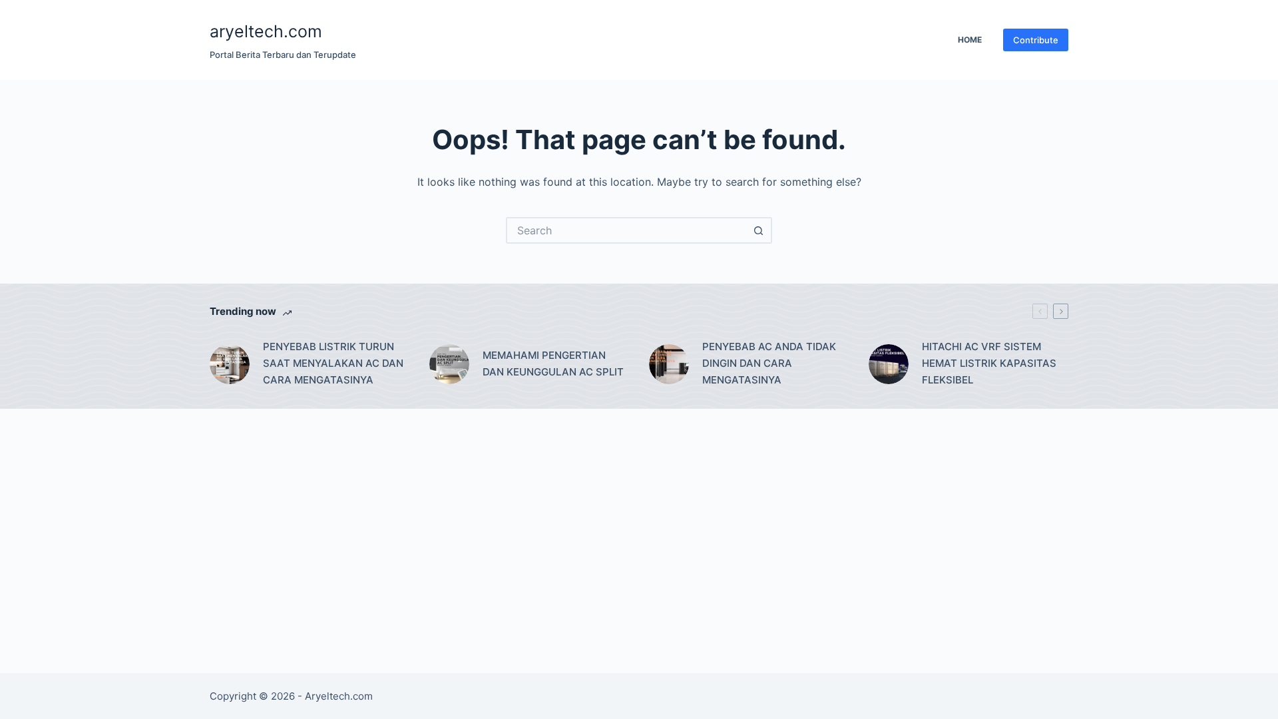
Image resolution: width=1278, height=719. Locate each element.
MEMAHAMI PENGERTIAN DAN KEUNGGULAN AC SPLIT (553, 363)
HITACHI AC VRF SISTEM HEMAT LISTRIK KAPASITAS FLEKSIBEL (989, 363)
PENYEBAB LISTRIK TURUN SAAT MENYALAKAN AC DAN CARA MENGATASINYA (333, 363)
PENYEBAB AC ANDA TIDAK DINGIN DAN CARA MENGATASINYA (769, 363)
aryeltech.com (266, 31)
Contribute (1035, 40)
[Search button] (759, 230)
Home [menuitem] (970, 40)
